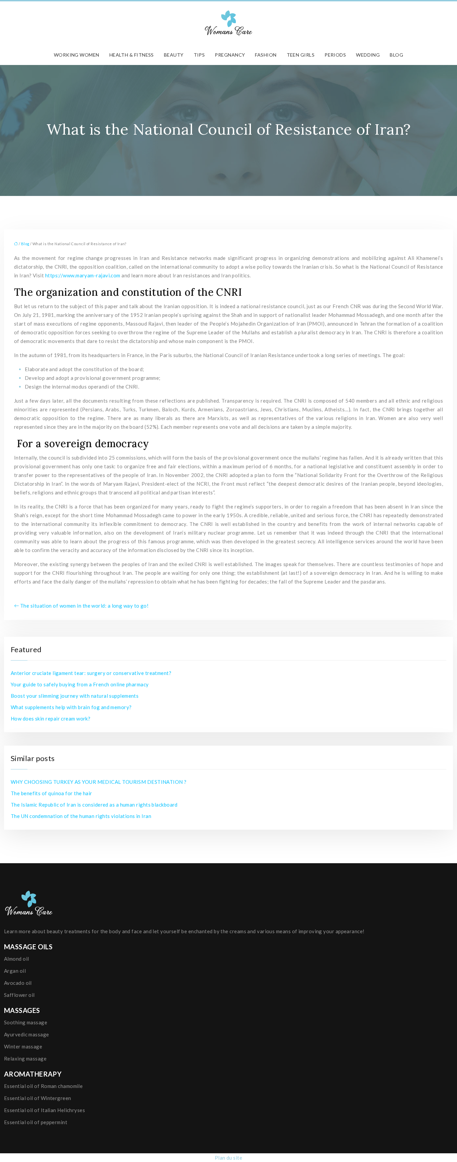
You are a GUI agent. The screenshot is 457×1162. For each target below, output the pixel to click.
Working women (76, 55)
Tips (199, 55)
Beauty (174, 55)
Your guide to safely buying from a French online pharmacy (80, 684)
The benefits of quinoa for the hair (51, 793)
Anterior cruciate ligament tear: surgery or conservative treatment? (91, 673)
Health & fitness (131, 55)
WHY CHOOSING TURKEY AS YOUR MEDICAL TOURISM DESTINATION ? (99, 782)
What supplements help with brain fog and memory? (71, 707)
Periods (335, 55)
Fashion (265, 55)
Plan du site (228, 1158)
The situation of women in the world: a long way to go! (84, 606)
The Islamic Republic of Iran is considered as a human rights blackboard (94, 805)
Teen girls (301, 55)
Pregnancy (230, 55)
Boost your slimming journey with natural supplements (75, 696)
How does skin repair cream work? (50, 718)
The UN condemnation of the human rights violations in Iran (81, 816)
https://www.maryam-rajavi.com (82, 275)
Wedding (368, 55)
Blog (396, 55)
